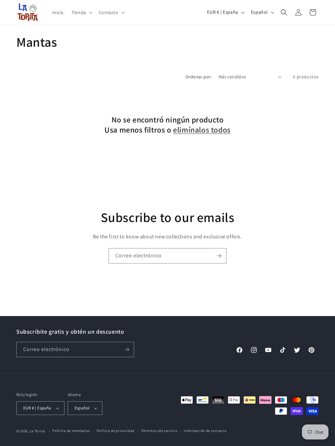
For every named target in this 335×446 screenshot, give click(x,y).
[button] (81, 12)
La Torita (37, 431)
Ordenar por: (198, 77)
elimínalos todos (202, 130)
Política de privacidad (115, 430)
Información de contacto (205, 430)
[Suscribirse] (219, 255)
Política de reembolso (71, 430)
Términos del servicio (159, 430)
